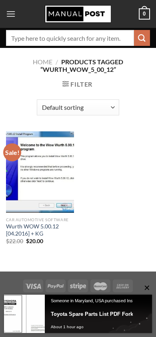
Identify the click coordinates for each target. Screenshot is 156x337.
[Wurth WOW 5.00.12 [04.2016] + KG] (40, 172)
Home (42, 61)
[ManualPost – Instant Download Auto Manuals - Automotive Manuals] (78, 14)
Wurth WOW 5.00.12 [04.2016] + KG (32, 230)
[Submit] (142, 38)
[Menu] (11, 14)
